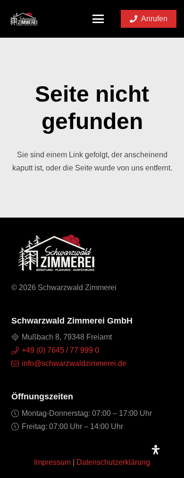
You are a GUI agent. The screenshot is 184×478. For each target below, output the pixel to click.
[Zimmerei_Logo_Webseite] (24, 18)
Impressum (52, 462)
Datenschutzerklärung (113, 462)
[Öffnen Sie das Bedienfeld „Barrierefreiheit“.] (155, 449)
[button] (98, 18)
